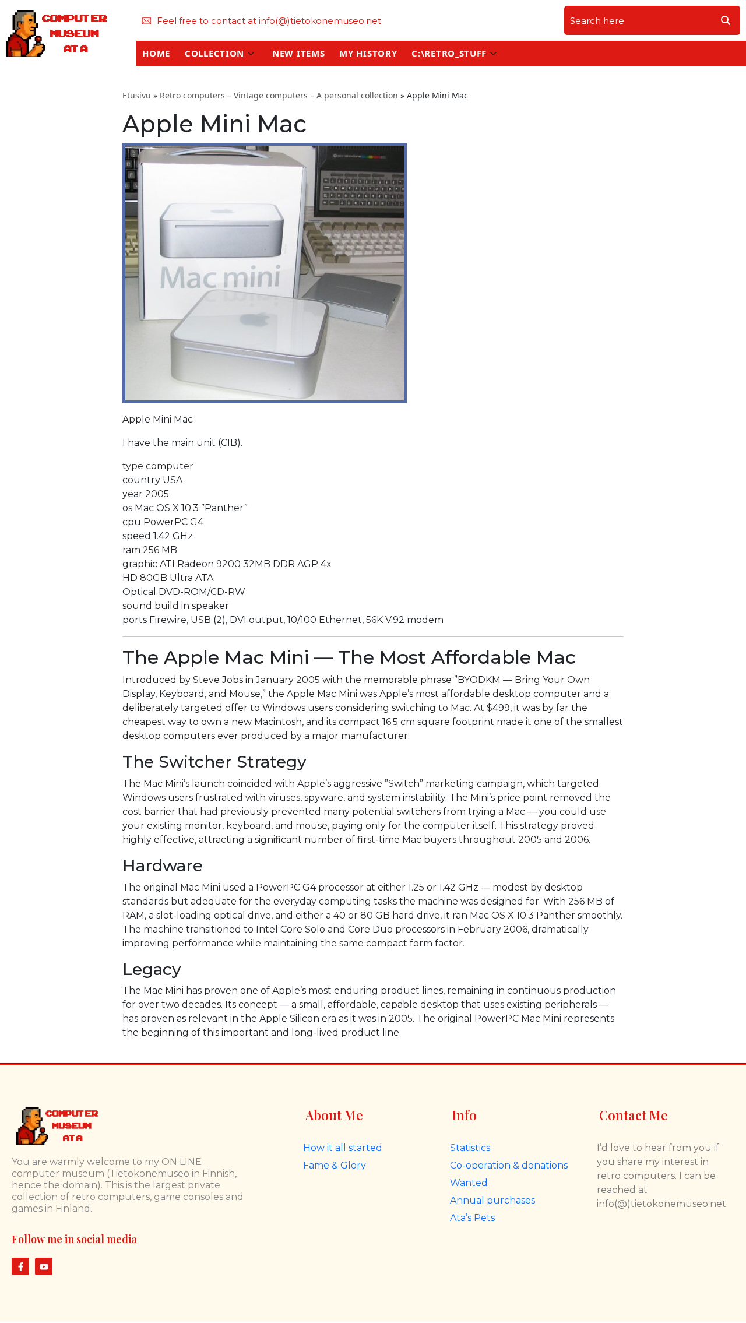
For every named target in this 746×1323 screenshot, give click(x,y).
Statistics (470, 1147)
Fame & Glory (334, 1165)
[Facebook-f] (20, 1266)
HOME (156, 53)
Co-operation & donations (509, 1165)
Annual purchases (492, 1200)
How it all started (342, 1147)
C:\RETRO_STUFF (449, 53)
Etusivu (136, 95)
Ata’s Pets (472, 1217)
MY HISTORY (368, 53)
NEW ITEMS (298, 53)
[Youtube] (43, 1266)
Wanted (469, 1182)
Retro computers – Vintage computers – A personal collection (279, 95)
